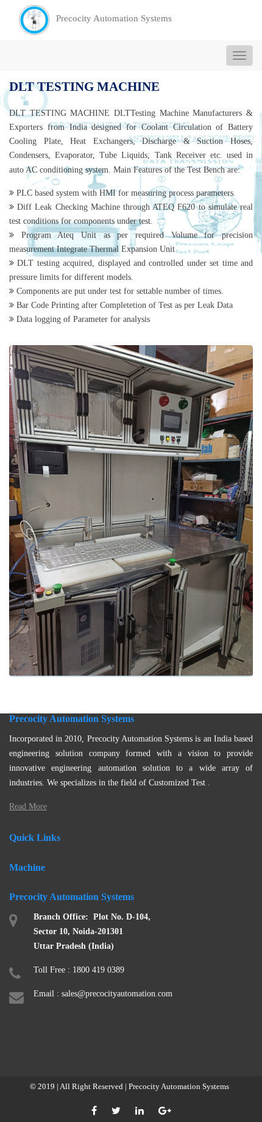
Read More (28, 806)
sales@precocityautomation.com (117, 993)
